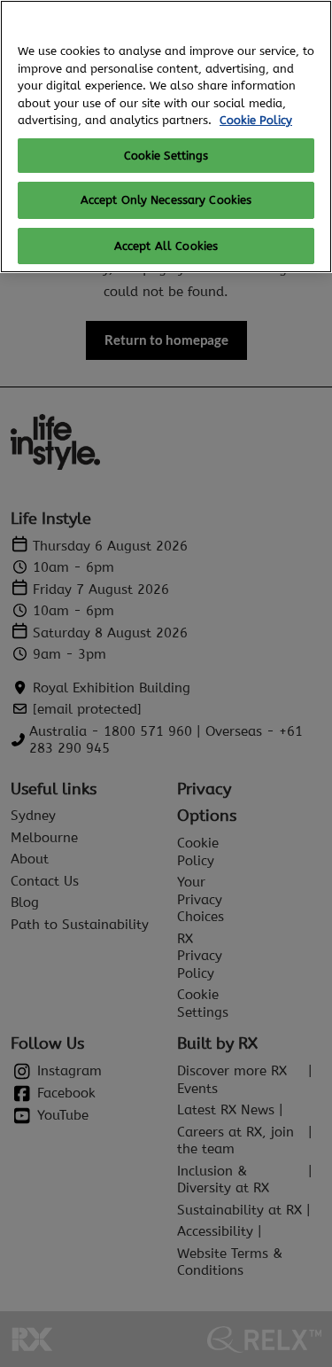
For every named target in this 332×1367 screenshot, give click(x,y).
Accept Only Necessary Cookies (166, 200)
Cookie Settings (166, 155)
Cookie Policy (256, 120)
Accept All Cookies (166, 246)
